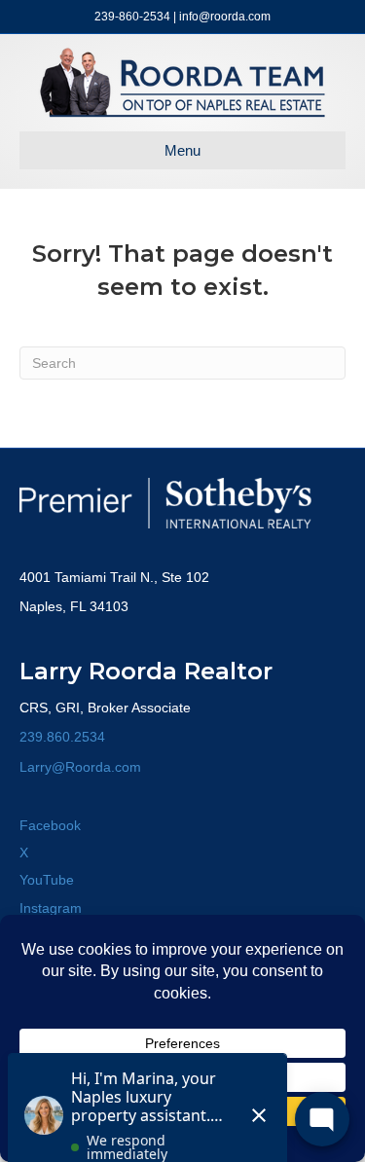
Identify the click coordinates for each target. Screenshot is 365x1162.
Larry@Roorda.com (80, 767)
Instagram (50, 908)
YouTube (46, 880)
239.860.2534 (62, 736)
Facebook (50, 825)
